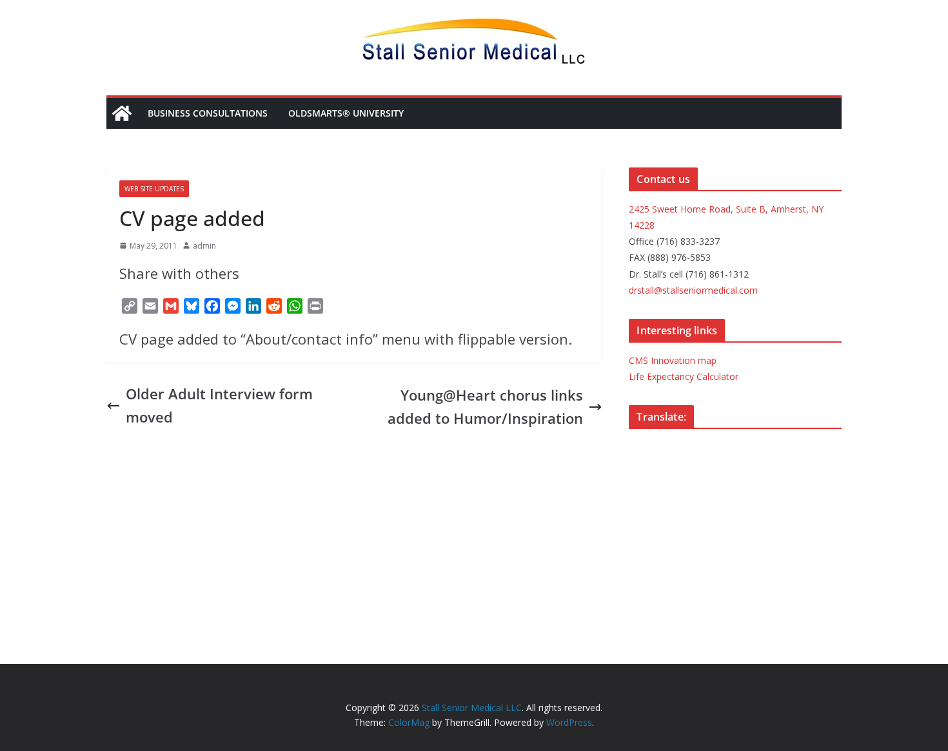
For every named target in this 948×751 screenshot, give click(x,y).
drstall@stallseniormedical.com (693, 290)
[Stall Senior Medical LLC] (121, 113)
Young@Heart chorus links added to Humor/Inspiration (485, 406)
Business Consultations (208, 113)
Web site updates (154, 188)
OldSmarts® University (346, 113)
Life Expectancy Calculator (683, 376)
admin (204, 245)
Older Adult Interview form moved (219, 405)
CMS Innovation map (672, 360)
